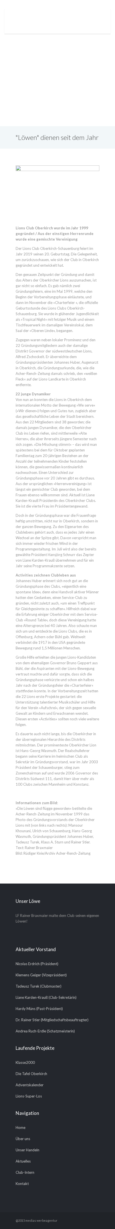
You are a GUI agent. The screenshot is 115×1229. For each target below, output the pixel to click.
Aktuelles (23, 1161)
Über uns (23, 1138)
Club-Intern (25, 1172)
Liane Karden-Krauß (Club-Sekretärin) (46, 997)
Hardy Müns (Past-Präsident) (39, 1008)
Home (20, 1127)
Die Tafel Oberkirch (31, 1073)
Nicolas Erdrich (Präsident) (37, 963)
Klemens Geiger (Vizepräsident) (41, 975)
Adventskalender (30, 1085)
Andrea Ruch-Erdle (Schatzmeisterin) (45, 1031)
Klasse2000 (25, 1062)
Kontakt (22, 1183)
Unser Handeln (27, 1150)
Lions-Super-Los (29, 1096)
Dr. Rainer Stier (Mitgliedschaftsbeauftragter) (52, 1020)
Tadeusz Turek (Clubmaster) (38, 986)
